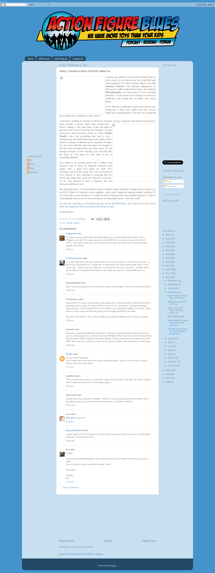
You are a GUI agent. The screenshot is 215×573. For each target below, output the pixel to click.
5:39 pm (70, 421)
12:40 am (70, 441)
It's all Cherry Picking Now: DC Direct (177, 296)
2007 (168, 378)
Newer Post (66, 540)
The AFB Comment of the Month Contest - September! (177, 331)
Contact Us (78, 59)
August (171, 339)
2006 (168, 382)
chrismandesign (74, 258)
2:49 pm (70, 320)
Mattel (76, 223)
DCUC (70, 223)
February (172, 362)
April (170, 354)
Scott (32, 168)
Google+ (4, 1)
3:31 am (70, 274)
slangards (71, 233)
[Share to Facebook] (105, 219)
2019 (168, 242)
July (170, 342)
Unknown (34, 172)
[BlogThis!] (100, 219)
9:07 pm (70, 386)
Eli (31, 160)
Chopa (69, 354)
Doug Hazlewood (74, 430)
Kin (67, 449)
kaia (68, 414)
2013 (168, 266)
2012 (168, 269)
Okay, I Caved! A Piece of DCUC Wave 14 (175, 310)
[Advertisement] (107, 517)
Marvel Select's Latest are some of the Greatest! (177, 322)
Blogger (113, 566)
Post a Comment (71, 488)
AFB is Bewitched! (175, 316)
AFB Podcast (61, 59)
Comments (171, 186)
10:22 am (70, 405)
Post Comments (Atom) (83, 547)
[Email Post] (92, 219)
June (170, 346)
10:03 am (70, 290)
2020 (168, 239)
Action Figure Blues (168, 194)
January (172, 365)
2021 (168, 235)
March (171, 358)
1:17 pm (70, 367)
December (173, 281)
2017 (168, 250)
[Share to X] (103, 219)
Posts (169, 181)
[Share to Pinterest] (108, 219)
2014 (168, 262)
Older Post (149, 540)
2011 (168, 273)
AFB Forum (44, 59)
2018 (168, 246)
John (32, 164)
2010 (168, 277)
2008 (168, 374)
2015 (168, 258)
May (170, 350)
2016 (168, 254)
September (173, 292)
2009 (168, 370)
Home (30, 59)
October (172, 288)
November (173, 284)
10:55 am (70, 345)
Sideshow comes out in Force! (176, 303)
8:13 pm (70, 482)
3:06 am (70, 249)
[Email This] (97, 219)
